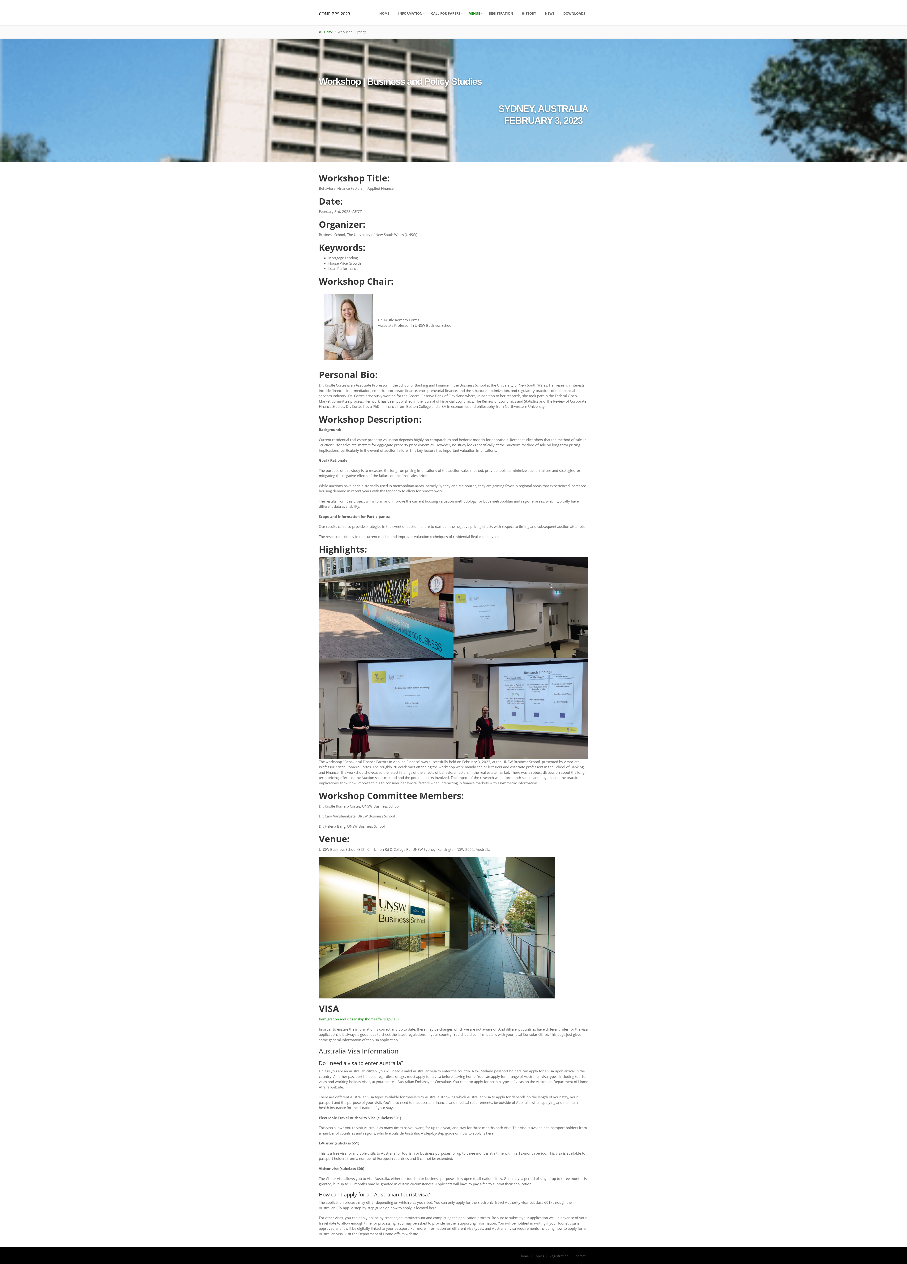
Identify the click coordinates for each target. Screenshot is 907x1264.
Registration (501, 13)
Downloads (574, 13)
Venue (474, 13)
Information (410, 13)
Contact (579, 1256)
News (550, 13)
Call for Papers (445, 13)
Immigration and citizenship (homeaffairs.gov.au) (358, 1019)
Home (384, 13)
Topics (539, 1256)
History (529, 13)
